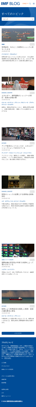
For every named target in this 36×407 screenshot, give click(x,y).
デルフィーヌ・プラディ (27, 103)
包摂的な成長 (5, 389)
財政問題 (4, 383)
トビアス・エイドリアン (8, 270)
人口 (3, 393)
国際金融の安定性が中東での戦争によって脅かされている (17, 264)
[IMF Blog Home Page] (10, 3)
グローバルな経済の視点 (8, 376)
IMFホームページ (6, 396)
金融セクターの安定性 (7, 369)
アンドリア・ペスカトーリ (9, 153)
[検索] (30, 4)
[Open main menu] (34, 3)
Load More (18, 333)
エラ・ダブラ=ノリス (7, 201)
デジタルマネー (6, 366)
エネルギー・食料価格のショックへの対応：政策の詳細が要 (17, 97)
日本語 (25, 4)
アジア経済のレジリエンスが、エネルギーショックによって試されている (17, 147)
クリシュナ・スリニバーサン (24, 153)
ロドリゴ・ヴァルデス (7, 105)
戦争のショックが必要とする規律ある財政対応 (17, 195)
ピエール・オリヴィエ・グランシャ (11, 103)
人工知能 (4, 363)
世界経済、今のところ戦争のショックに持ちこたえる (17, 48)
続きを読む (7, 358)
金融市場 (4, 379)
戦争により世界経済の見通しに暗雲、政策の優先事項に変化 (17, 310)
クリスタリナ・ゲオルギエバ (9, 54)
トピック (5, 19)
